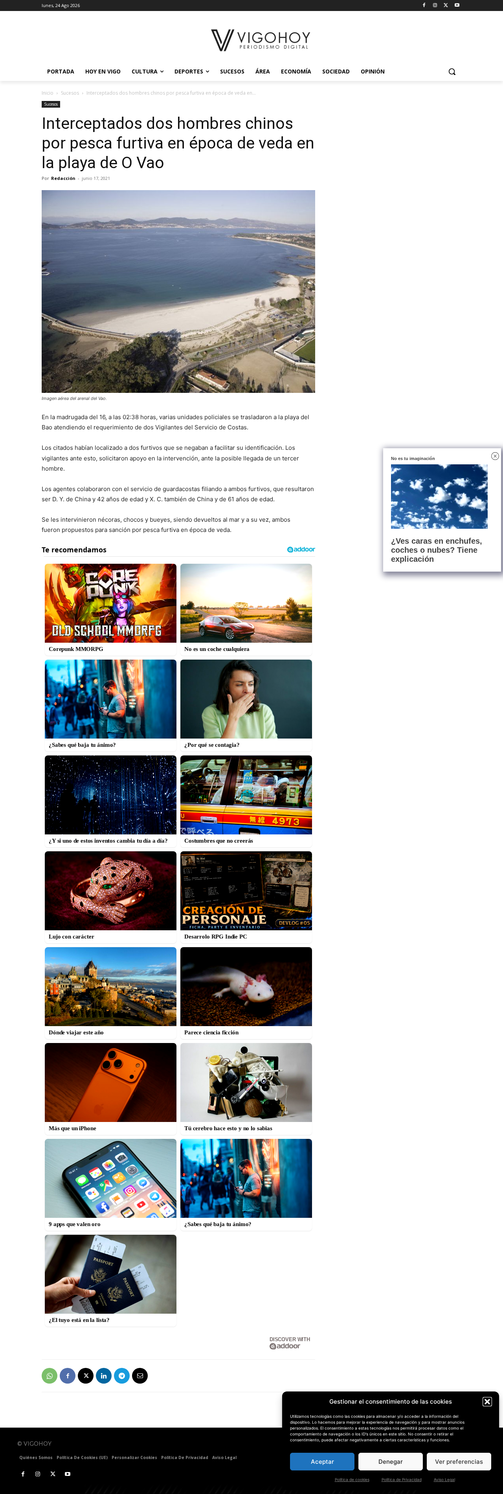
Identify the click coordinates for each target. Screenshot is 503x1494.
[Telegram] (122, 1376)
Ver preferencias (459, 1461)
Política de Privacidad (402, 1479)
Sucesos (70, 93)
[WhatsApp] (49, 1376)
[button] (487, 1402)
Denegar (390, 1461)
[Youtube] (456, 5)
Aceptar (322, 1461)
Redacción (63, 178)
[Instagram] (435, 5)
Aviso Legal (444, 1479)
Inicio (47, 93)
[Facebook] (424, 5)
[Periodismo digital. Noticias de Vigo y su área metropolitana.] (262, 40)
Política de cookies (352, 1479)
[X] (445, 5)
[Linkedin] (104, 1376)
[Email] (140, 1376)
